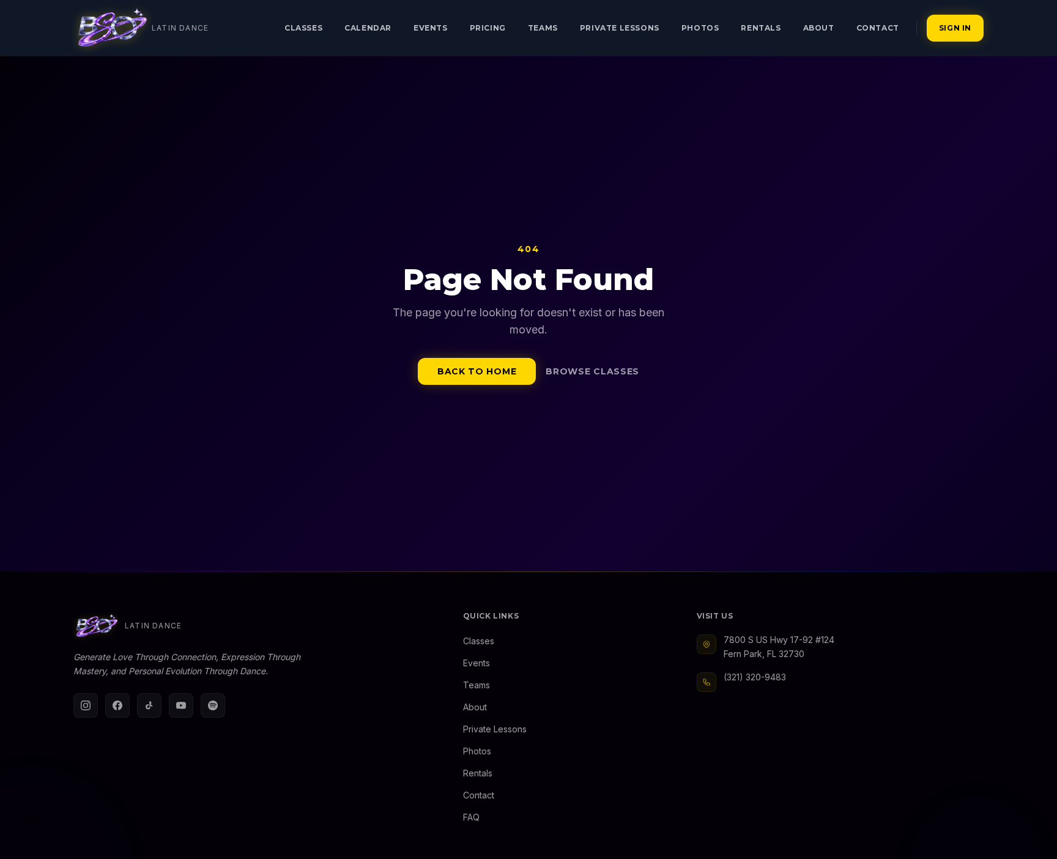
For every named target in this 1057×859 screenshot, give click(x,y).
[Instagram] (85, 705)
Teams (543, 27)
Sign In (955, 27)
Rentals (761, 27)
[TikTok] (149, 705)
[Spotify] (213, 705)
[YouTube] (181, 705)
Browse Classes (592, 371)
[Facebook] (117, 705)
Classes (303, 27)
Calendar (367, 27)
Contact (877, 27)
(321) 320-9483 (755, 677)
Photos (700, 27)
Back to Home (476, 371)
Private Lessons (619, 27)
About (818, 27)
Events (431, 27)
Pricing (488, 27)
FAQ (471, 817)
